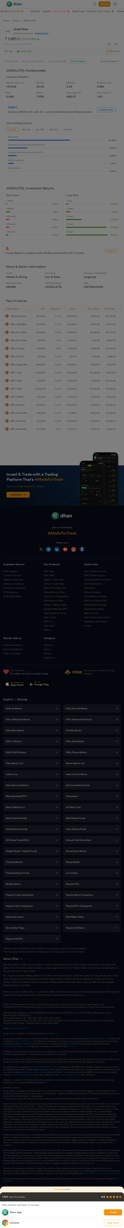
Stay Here (113, 1222)
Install (113, 1212)
